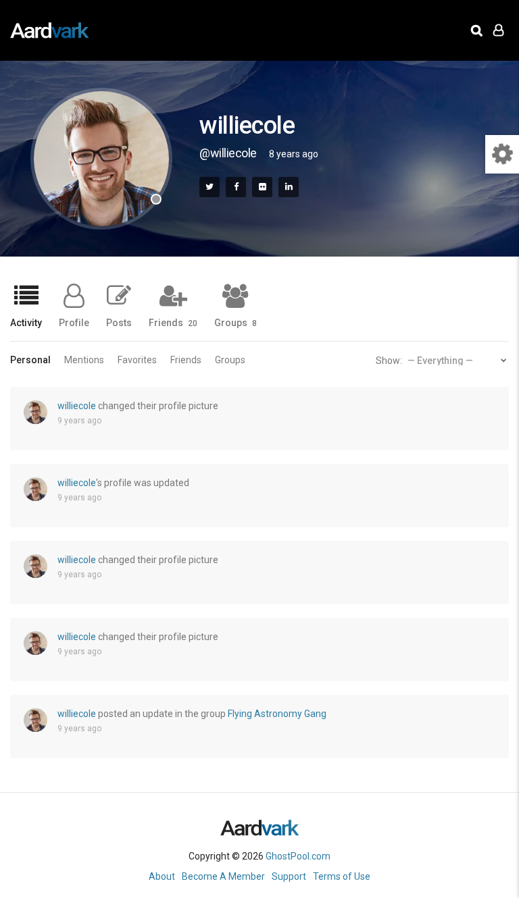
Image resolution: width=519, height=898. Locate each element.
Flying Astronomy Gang (277, 713)
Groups (235, 322)
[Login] (498, 30)
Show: (389, 360)
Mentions (84, 360)
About (162, 876)
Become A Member (223, 876)
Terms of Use (341, 876)
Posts (119, 322)
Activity (26, 322)
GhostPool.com (298, 856)
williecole (76, 405)
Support (289, 876)
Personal (30, 360)
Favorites (137, 360)
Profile (74, 322)
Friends (173, 322)
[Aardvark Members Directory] (49, 30)
